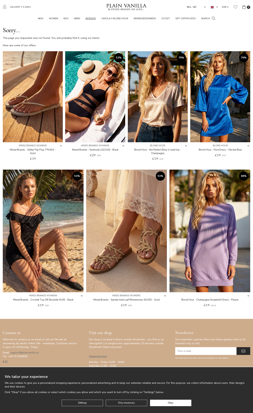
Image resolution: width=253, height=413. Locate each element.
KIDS (66, 18)
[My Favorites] (235, 7)
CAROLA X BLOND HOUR (114, 18)
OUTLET (165, 18)
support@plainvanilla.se (24, 352)
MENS (77, 18)
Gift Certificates (185, 18)
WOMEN (53, 18)
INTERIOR (91, 18)
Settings (82, 402)
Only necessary (126, 402)
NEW (40, 18)
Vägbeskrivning (98, 356)
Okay (170, 402)
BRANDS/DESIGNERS (145, 18)
